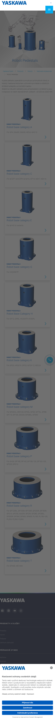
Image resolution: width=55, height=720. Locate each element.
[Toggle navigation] (49, 9)
